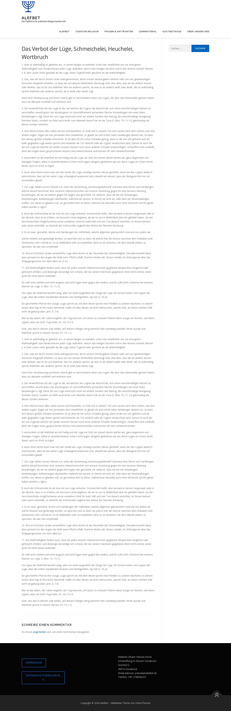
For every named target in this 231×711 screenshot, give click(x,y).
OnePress (116, 703)
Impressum (34, 662)
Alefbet (31, 18)
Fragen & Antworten (119, 31)
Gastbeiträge (172, 31)
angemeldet (39, 631)
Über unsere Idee (198, 31)
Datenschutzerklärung (43, 677)
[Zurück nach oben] (217, 695)
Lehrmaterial (148, 31)
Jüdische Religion (87, 31)
